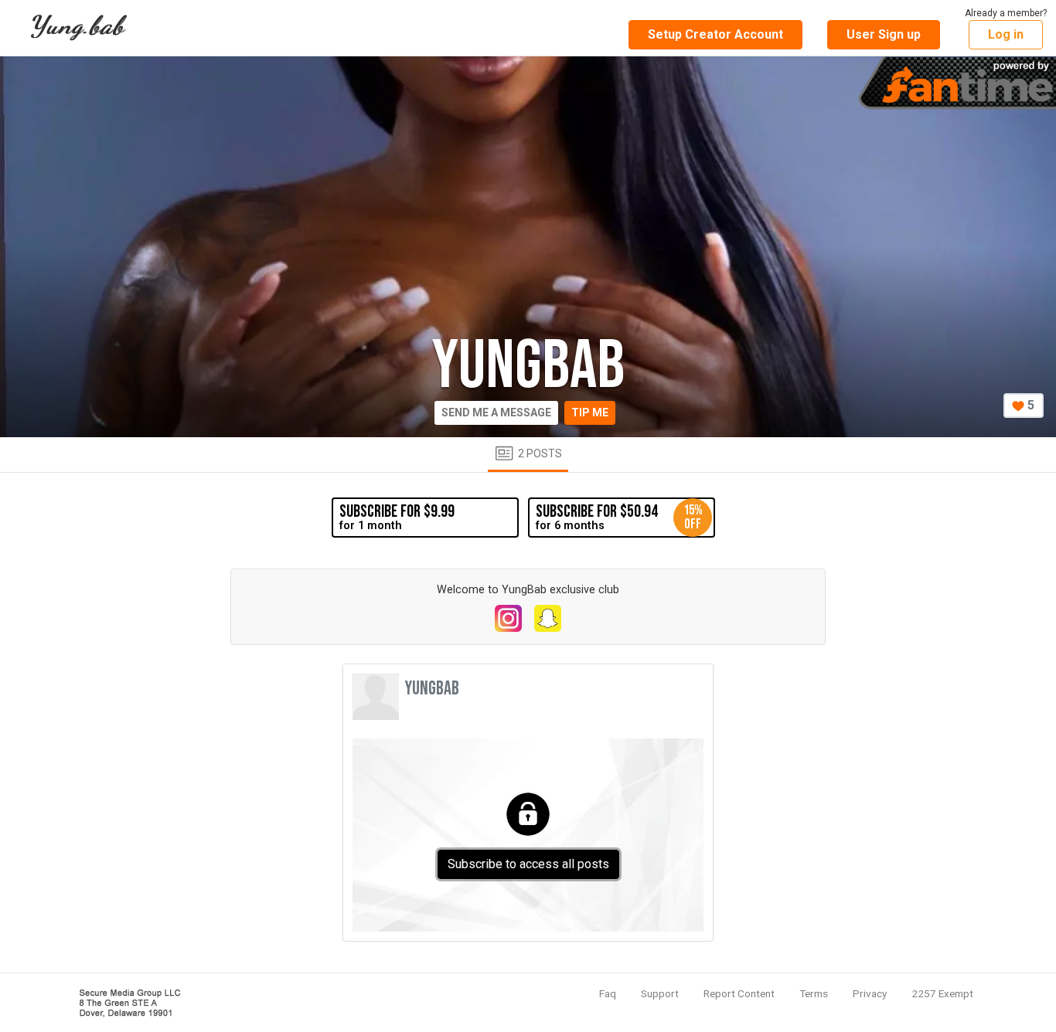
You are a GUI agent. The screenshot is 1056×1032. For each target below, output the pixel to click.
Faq (607, 993)
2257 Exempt (942, 993)
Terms (813, 993)
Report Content (739, 993)
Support (660, 993)
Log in (1006, 34)
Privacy (870, 993)
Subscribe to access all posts (528, 864)
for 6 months (619, 516)
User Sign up (884, 34)
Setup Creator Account (715, 34)
